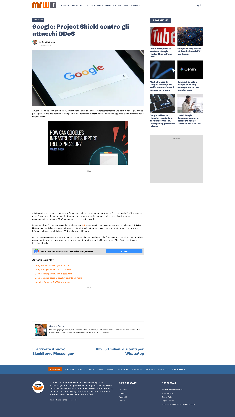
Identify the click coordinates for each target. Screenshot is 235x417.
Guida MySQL (123, 369)
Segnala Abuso (168, 400)
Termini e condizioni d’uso (172, 389)
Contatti (122, 400)
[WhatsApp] (130, 42)
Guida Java (150, 369)
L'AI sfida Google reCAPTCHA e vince (52, 282)
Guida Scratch (163, 369)
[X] (119, 42)
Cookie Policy (167, 397)
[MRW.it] (44, 5)
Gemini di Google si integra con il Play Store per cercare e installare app (188, 86)
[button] (201, 5)
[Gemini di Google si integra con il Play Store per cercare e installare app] (190, 69)
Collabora (123, 393)
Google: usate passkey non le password (53, 273)
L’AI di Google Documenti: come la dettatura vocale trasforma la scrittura (189, 119)
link (83, 225)
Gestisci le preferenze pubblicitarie (63, 400)
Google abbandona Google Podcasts (52, 265)
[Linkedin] (124, 42)
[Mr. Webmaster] (38, 387)
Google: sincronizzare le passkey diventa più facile (58, 278)
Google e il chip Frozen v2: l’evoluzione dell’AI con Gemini (189, 51)
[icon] (197, 5)
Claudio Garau (48, 42)
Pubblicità (123, 397)
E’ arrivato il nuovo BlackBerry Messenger (53, 351)
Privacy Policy (167, 393)
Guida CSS (82, 369)
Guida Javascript (96, 369)
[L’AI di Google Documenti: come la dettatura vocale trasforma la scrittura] (190, 103)
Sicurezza (38, 20)
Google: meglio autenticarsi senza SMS (53, 269)
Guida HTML (70, 369)
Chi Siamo (123, 389)
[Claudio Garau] (35, 42)
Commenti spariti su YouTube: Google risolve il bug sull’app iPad (161, 52)
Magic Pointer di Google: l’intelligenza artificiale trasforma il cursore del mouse (162, 86)
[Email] (141, 42)
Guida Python (137, 369)
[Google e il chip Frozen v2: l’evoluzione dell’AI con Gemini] (190, 36)
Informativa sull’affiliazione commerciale (178, 404)
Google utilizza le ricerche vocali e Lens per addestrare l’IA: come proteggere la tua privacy (162, 120)
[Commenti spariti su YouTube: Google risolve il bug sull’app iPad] (162, 36)
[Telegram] (135, 42)
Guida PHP (110, 369)
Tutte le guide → (178, 369)
